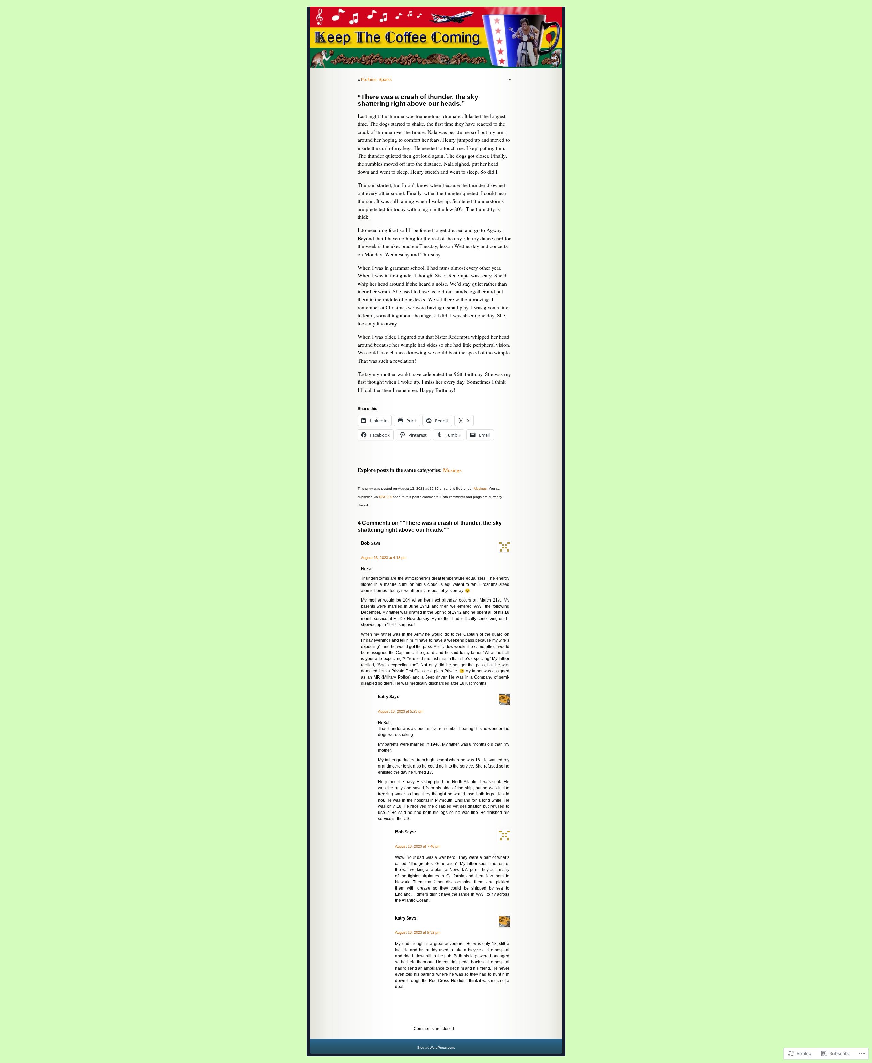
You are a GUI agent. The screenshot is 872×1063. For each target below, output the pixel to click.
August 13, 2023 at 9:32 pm (417, 932)
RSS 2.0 (385, 497)
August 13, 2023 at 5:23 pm (400, 711)
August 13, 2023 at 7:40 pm (417, 846)
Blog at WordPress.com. (436, 1047)
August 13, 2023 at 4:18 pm (383, 558)
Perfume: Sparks (376, 79)
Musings (452, 470)
